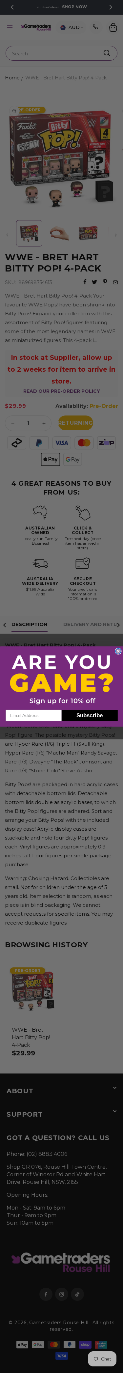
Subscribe (89, 715)
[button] (62, 679)
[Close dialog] (118, 651)
